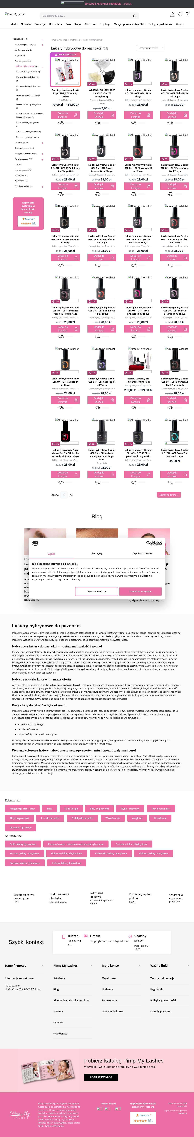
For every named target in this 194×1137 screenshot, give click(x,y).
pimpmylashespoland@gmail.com (109, 941)
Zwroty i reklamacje (162, 978)
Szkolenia (59, 978)
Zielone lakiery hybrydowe (28, 131)
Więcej (180, 24)
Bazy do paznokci (23, 61)
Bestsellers (55, 24)
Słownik (58, 1011)
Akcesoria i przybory (25, 44)
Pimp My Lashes (59, 39)
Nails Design (21, 142)
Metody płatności (160, 1011)
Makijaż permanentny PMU (129, 24)
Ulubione (107, 989)
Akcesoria (90, 24)
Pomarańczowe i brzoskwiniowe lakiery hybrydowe (76, 843)
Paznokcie (20, 38)
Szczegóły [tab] (97, 553)
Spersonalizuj (94, 591)
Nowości (26, 24)
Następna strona (167, 494)
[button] (67, 81)
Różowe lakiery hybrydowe (24, 853)
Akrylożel (20, 55)
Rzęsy (77, 24)
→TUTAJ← (127, 3)
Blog (56, 989)
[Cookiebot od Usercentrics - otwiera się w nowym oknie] (148, 543)
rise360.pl (182, 1113)
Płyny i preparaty (23, 159)
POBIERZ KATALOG (101, 1077)
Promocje (40, 24)
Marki (14, 24)
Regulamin (157, 989)
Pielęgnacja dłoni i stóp (26, 153)
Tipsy (18, 164)
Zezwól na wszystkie (140, 591)
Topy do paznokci (23, 170)
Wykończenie (21, 180)
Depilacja (105, 24)
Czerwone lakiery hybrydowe (131, 843)
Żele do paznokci (23, 186)
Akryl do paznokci (23, 50)
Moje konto (109, 978)
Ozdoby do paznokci (24, 148)
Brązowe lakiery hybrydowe (25, 862)
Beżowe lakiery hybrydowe (28, 71)
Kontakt (58, 1022)
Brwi (68, 24)
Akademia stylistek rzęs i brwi (71, 1000)
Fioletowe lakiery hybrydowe (66, 853)
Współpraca (60, 1033)
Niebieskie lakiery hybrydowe (111, 853)
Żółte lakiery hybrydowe (27, 137)
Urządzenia (21, 175)
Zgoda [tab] (51, 554)
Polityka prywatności (163, 1000)
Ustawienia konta (113, 1011)
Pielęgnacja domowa (160, 24)
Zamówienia (109, 1000)
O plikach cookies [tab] (142, 553)
